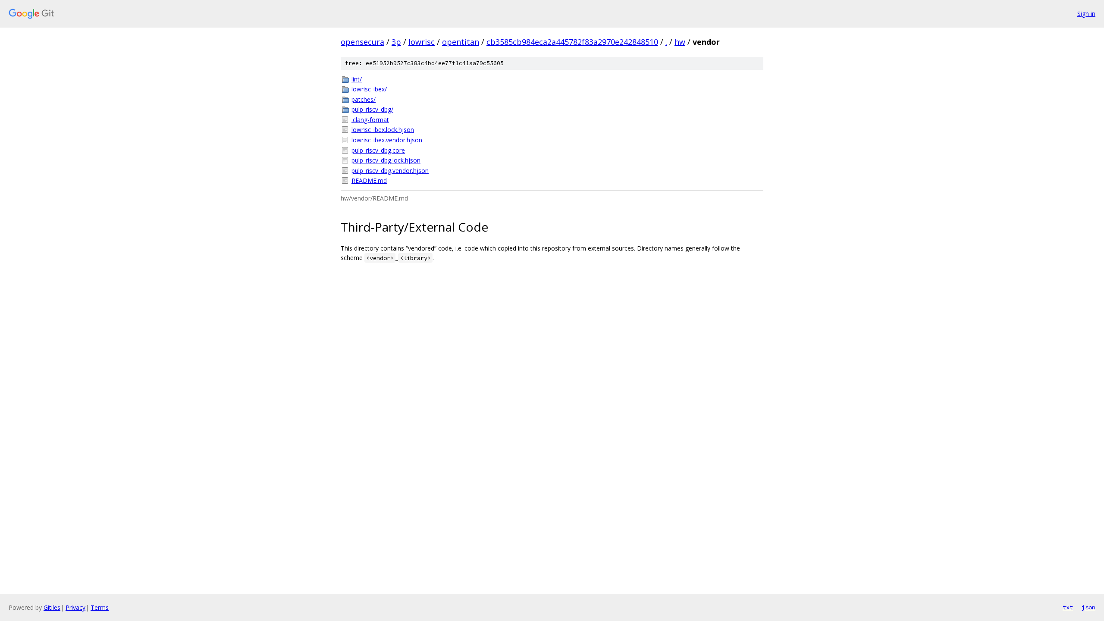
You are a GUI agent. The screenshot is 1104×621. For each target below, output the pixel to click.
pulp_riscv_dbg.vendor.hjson (390, 170)
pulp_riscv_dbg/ (372, 109)
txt (1068, 607)
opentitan (460, 42)
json (1088, 607)
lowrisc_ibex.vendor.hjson (386, 140)
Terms (100, 607)
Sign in (1086, 13)
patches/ (363, 99)
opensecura (362, 42)
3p (396, 42)
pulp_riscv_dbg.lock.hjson (385, 160)
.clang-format (370, 120)
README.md (369, 180)
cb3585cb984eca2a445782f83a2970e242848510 (572, 42)
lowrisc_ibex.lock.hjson (382, 129)
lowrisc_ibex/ (369, 89)
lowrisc (421, 42)
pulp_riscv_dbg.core (378, 150)
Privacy (75, 607)
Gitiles (52, 607)
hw (679, 42)
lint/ (356, 79)
